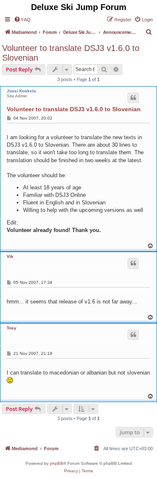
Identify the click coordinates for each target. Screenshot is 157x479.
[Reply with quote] (133, 98)
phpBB (56, 463)
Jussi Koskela (21, 91)
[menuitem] (22, 20)
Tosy (11, 328)
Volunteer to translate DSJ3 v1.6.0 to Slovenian (70, 52)
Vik (10, 256)
